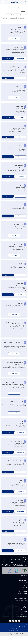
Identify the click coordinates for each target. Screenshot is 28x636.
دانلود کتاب (24, 611)
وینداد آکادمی (23, 609)
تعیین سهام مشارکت (22, 580)
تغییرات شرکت (23, 585)
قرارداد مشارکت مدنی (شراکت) (20, 600)
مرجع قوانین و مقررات (22, 616)
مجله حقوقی (23, 614)
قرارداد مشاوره (23, 596)
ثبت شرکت (24, 587)
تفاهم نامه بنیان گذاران (22, 603)
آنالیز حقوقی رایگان (22, 582)
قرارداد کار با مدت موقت (22, 593)
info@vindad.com (12, 630)
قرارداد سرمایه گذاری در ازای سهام (20, 598)
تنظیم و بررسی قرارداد (22, 578)
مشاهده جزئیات (14, 38)
